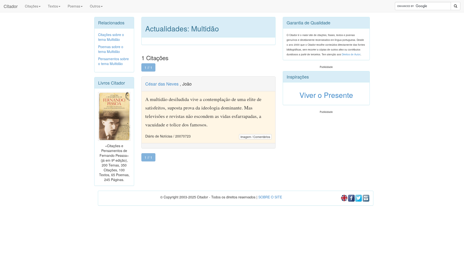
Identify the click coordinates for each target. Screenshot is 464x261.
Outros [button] (95, 6)
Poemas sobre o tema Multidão (110, 49)
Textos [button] (53, 6)
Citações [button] (31, 6)
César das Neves (162, 83)
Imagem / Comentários (255, 137)
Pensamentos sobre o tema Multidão (113, 61)
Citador (11, 6)
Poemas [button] (74, 6)
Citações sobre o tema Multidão (111, 37)
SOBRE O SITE (270, 197)
